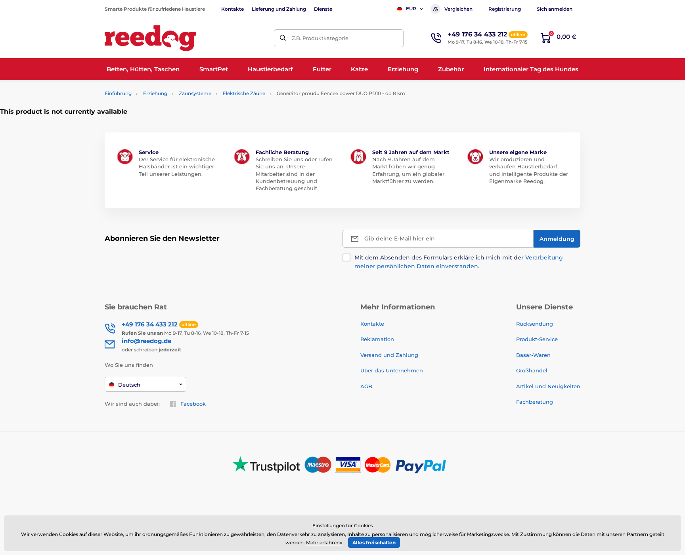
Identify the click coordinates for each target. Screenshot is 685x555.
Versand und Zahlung (389, 355)
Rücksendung (534, 323)
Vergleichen (458, 9)
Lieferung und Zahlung (279, 9)
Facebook (193, 404)
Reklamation (377, 339)
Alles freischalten (374, 542)
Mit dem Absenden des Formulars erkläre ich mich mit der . (458, 262)
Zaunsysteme (195, 93)
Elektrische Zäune (244, 93)
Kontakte (232, 9)
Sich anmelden (554, 9)
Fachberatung (534, 402)
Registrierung (504, 9)
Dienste (323, 9)
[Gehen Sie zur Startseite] (150, 38)
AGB (366, 386)
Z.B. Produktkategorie (320, 38)
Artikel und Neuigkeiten (548, 386)
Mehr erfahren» (324, 542)
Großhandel (531, 370)
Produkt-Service (537, 339)
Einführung (118, 93)
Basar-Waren (533, 355)
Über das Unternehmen (391, 370)
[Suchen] (283, 38)
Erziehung (155, 93)
